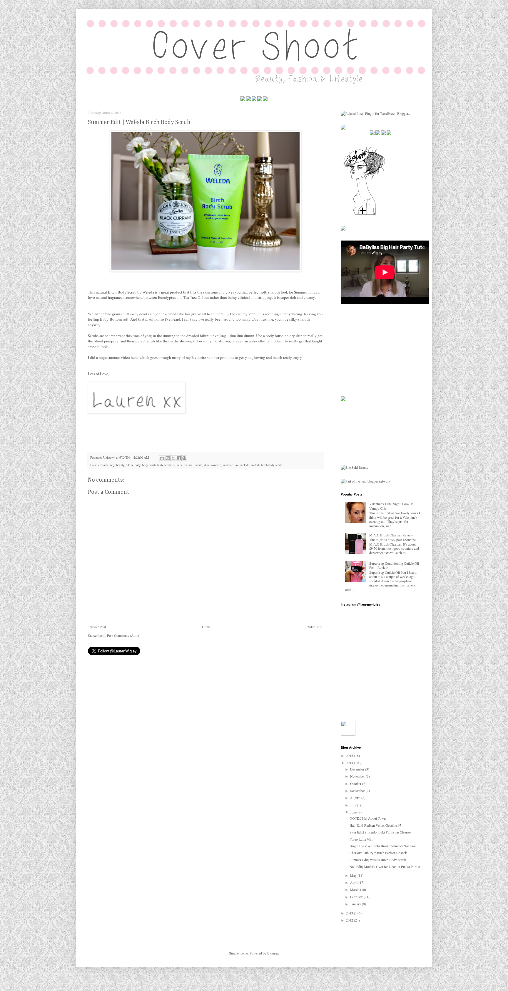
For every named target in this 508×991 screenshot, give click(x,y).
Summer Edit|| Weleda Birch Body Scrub (378, 859)
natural (189, 465)
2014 (350, 762)
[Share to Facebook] (179, 458)
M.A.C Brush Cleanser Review (391, 535)
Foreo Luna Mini (361, 839)
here (134, 357)
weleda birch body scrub (266, 465)
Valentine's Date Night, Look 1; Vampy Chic (391, 505)
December (357, 769)
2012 (350, 920)
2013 (350, 913)
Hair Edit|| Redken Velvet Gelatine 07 (375, 825)
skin (206, 465)
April (354, 882)
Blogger (272, 953)
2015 (350, 755)
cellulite (178, 465)
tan (236, 465)
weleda (244, 465)
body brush (149, 465)
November (358, 776)
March (355, 889)
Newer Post (97, 626)
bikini (129, 465)
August (355, 797)
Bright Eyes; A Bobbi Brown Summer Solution (383, 845)
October (356, 783)
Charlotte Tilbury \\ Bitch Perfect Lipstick (378, 852)
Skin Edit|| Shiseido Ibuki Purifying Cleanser (381, 832)
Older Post (314, 626)
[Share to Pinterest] (184, 458)
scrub (198, 465)
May (353, 875)
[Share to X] (173, 458)
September (358, 790)
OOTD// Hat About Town (368, 818)
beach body (107, 465)
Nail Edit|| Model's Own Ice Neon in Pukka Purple (385, 866)
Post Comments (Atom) (123, 635)
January (356, 903)
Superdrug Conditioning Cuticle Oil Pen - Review (394, 565)
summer (228, 465)
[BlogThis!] (168, 458)
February (357, 896)
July (353, 805)
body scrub (164, 465)
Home (206, 626)
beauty (120, 465)
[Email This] (162, 458)
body (137, 465)
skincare (215, 465)
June (353, 812)
